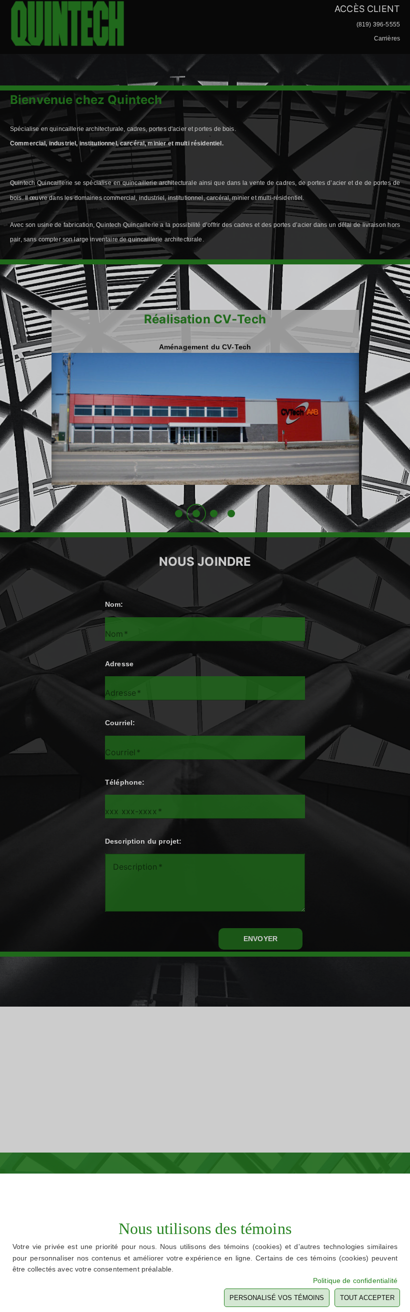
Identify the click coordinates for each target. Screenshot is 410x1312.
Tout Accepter (367, 1298)
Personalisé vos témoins (277, 1298)
